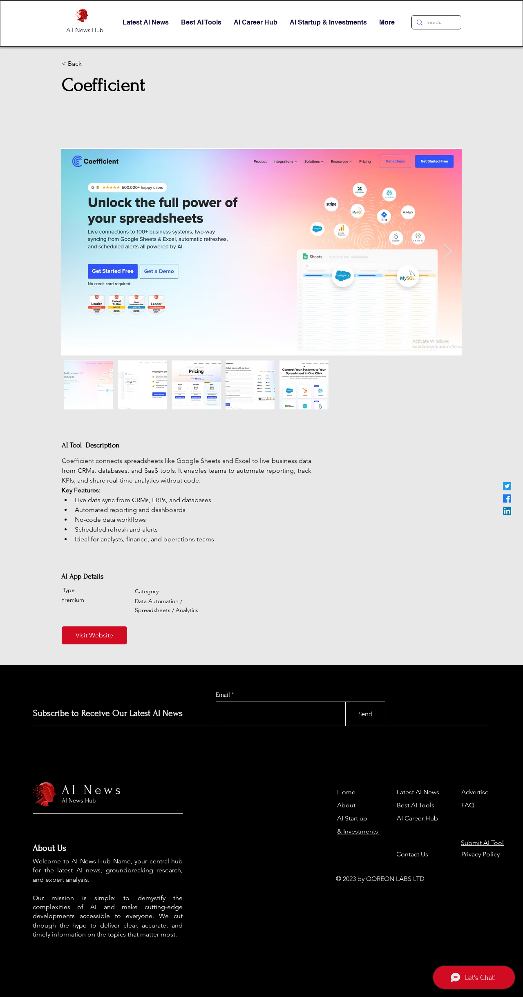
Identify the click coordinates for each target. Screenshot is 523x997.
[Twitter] (507, 486)
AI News (92, 790)
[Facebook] (507, 498)
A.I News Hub (84, 30)
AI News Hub (79, 800)
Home (346, 792)
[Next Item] (447, 252)
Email (223, 694)
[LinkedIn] (507, 511)
